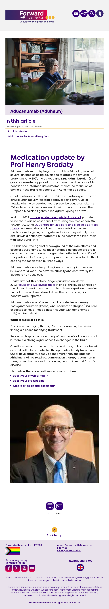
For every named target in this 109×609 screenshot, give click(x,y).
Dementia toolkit (15, 562)
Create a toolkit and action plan (34, 386)
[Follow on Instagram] (24, 568)
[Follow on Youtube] (32, 568)
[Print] (50, 506)
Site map (62, 548)
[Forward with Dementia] (29, 16)
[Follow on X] (16, 568)
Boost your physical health (31, 376)
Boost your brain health (28, 381)
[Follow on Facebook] (8, 568)
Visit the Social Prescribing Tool (28, 136)
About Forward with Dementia (74, 545)
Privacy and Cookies (69, 550)
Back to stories (18, 131)
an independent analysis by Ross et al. (55, 217)
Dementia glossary (16, 560)
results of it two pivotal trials (36, 285)
